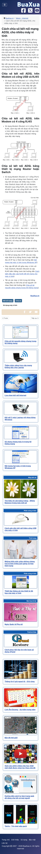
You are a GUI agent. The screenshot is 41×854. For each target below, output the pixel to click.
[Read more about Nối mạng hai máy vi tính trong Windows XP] (20, 457)
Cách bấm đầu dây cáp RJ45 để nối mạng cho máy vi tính (22, 273)
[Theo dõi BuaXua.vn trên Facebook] (23, 11)
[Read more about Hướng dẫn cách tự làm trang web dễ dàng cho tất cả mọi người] (20, 784)
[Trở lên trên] (37, 850)
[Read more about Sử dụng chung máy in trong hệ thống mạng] (20, 432)
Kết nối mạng (7, 301)
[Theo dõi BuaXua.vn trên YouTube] (37, 11)
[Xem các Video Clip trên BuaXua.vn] (36, 312)
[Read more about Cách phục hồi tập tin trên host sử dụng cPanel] (20, 640)
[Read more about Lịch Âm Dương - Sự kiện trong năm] (20, 697)
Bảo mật (32, 840)
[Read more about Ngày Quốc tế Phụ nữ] (20, 612)
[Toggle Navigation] (4, 4)
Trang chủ (6, 840)
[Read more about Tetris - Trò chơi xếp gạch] (20, 814)
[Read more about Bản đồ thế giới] (20, 726)
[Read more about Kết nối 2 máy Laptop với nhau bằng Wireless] (20, 408)
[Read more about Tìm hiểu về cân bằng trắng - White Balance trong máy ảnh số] (20, 489)
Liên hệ (4, 843)
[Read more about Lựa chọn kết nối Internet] (20, 383)
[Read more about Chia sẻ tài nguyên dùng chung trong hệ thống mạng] (20, 332)
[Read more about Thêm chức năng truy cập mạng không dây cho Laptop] (20, 356)
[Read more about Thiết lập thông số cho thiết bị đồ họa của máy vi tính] (20, 582)
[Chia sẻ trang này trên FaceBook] (24, 312)
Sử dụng (24, 840)
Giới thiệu (15, 840)
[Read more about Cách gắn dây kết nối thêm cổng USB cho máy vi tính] (20, 519)
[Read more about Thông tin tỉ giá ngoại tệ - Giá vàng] (20, 669)
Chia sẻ (18, 301)
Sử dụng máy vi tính (10, 305)
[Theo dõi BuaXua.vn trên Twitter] (30, 11)
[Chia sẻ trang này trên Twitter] (30, 312)
